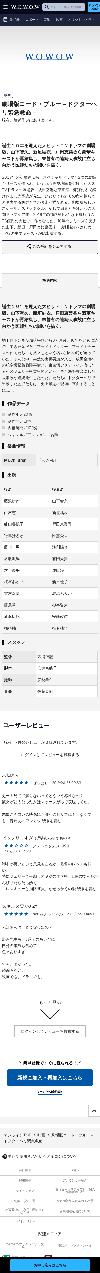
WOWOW (25, 7)
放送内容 (50, 280)
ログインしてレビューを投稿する (50, 754)
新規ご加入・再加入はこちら (50, 1077)
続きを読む (51, 820)
